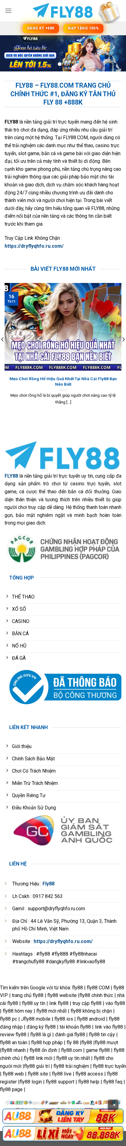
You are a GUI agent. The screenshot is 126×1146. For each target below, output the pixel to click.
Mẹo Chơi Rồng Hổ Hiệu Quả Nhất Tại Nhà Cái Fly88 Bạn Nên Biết (63, 381)
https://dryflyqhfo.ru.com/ (34, 246)
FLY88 (11, 476)
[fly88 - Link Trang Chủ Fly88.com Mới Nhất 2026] (63, 10)
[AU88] (63, 1116)
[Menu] (8, 10)
